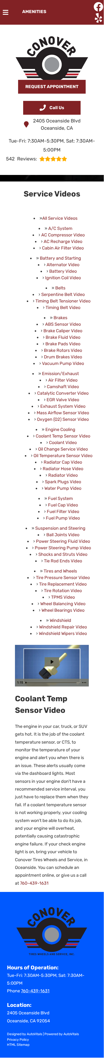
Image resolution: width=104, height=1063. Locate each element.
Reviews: (21, 159)
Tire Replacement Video (63, 584)
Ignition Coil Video (63, 277)
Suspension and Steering (60, 528)
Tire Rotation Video (63, 590)
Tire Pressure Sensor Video (63, 577)
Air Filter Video (62, 380)
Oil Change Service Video (63, 449)
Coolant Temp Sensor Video (63, 436)
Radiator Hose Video (63, 468)
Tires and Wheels (60, 571)
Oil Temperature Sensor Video (63, 455)
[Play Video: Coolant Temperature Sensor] (52, 661)
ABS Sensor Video (63, 324)
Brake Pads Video (62, 344)
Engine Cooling (60, 429)
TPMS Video (63, 597)
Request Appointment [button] (51, 86)
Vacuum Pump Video (63, 363)
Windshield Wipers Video (63, 633)
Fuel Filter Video (63, 511)
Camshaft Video (63, 386)
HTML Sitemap (18, 1045)
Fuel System (60, 498)
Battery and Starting (60, 258)
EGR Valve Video (63, 399)
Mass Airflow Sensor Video (63, 412)
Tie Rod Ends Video (63, 561)
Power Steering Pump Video (63, 547)
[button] (98, 7)
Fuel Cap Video (63, 505)
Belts (60, 288)
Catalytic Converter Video (63, 393)
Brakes (60, 317)
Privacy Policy (18, 1040)
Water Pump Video (62, 488)
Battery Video (63, 271)
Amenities (34, 11)
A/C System (60, 228)
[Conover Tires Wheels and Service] (52, 55)
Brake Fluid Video (63, 337)
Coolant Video (63, 442)
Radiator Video (63, 475)
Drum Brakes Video (63, 357)
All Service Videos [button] (59, 218)
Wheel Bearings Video (63, 610)
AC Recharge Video (63, 241)
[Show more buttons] (84, 682)
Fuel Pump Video (63, 518)
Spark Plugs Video (63, 481)
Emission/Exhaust (60, 373)
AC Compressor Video (63, 235)
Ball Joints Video (62, 534)
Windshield (60, 620)
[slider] (51, 682)
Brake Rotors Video (63, 350)
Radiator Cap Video (63, 462)
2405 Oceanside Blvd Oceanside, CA (57, 124)
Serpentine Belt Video (63, 294)
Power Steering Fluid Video (63, 541)
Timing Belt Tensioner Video (62, 301)
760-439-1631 (34, 883)
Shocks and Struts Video (62, 554)
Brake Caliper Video (62, 330)
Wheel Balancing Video (62, 603)
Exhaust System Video (62, 406)
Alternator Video (63, 264)
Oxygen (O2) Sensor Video (63, 419)
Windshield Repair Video (63, 627)
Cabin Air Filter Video (63, 248)
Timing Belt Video (63, 307)
